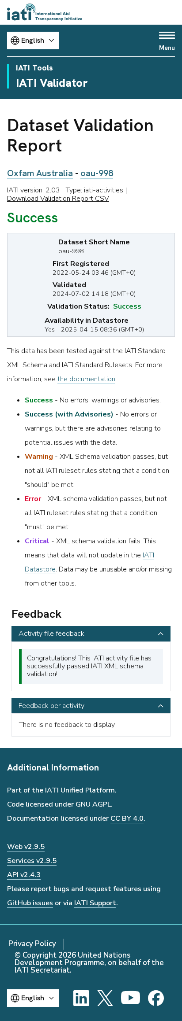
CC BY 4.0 (127, 818)
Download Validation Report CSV (58, 199)
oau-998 (96, 173)
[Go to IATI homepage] (44, 12)
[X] (105, 998)
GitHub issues (30, 903)
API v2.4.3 (24, 875)
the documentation (86, 379)
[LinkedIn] (81, 998)
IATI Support (95, 903)
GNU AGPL (93, 804)
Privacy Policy (32, 944)
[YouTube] (130, 998)
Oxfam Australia (40, 173)
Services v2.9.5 (32, 861)
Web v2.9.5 (26, 846)
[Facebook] (156, 998)
